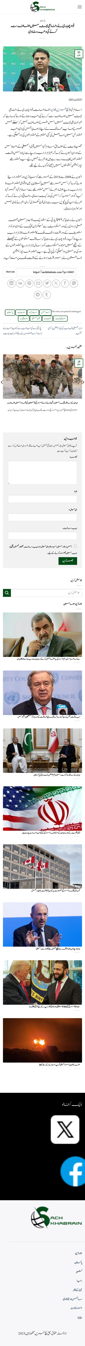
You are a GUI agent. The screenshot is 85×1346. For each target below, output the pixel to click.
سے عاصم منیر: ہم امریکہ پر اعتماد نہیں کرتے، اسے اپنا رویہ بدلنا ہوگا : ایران (48, 659)
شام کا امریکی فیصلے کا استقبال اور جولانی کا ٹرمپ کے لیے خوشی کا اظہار (54, 1006)
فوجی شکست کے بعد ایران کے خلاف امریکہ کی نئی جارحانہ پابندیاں (51, 833)
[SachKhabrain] (42, 6)
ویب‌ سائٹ (70, 528)
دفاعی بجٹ (60, 318)
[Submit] (7, 593)
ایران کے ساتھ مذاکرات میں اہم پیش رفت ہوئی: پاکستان (57, 775)
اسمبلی (26, 146)
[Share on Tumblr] (47, 295)
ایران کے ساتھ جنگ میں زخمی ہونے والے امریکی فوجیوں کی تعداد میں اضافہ (42, 403)
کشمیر (79, 1272)
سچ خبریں (62, 110)
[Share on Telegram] (38, 295)
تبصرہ (73, 457)
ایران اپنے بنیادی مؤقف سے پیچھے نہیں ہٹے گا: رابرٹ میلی (58, 949)
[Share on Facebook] (65, 283)
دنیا (79, 1281)
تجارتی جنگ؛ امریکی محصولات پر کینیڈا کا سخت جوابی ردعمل (55, 891)
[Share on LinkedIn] (11, 283)
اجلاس (45, 312)
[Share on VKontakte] (20, 283)
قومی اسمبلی (36, 318)
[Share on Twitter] (47, 283)
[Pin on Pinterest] (29, 283)
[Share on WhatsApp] (74, 283)
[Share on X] (56, 283)
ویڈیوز (79, 1317)
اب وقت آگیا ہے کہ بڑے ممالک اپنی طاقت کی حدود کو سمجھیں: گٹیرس (49, 717)
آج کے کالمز (77, 1290)
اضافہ (21, 312)
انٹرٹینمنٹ (76, 1308)
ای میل (73, 510)
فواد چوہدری (47, 318)
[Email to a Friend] (38, 283)
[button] (79, 7)
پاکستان (42, 20)
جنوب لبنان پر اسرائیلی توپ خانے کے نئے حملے (59, 1065)
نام (75, 491)
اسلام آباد (33, 312)
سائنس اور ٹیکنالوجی (72, 1299)
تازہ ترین (78, 1253)
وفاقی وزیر (23, 318)
